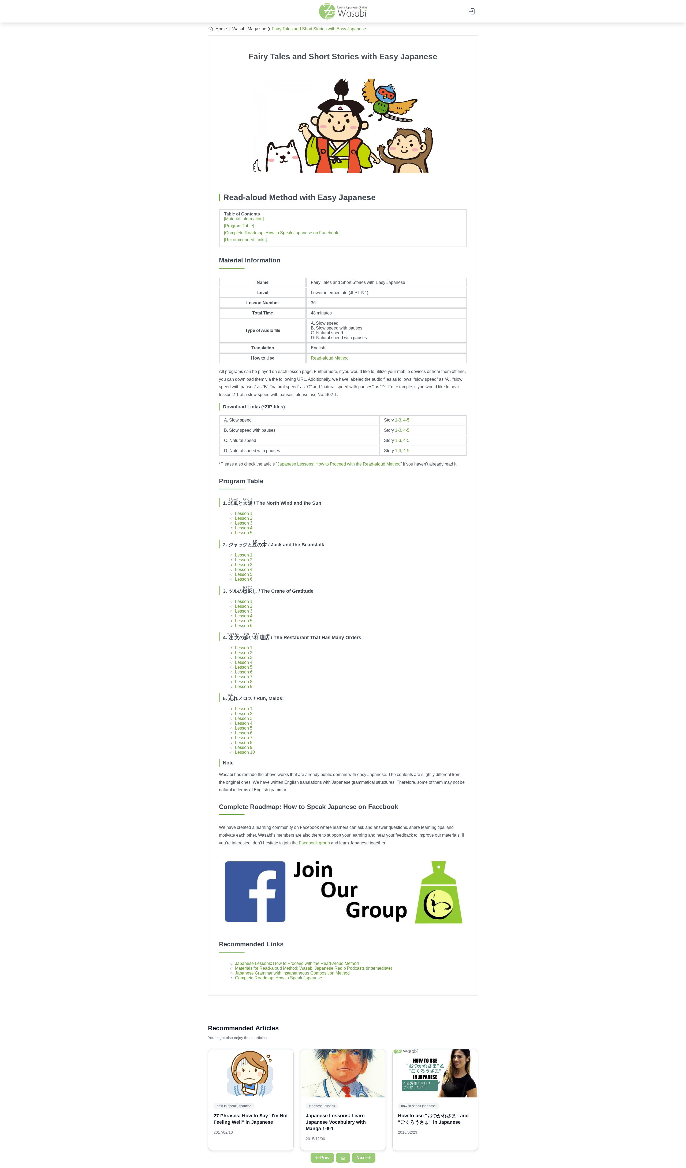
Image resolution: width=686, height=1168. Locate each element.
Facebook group (314, 843)
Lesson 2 (243, 518)
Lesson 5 (243, 532)
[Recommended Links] (245, 239)
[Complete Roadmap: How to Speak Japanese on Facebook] (281, 232)
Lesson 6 (243, 579)
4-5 (406, 420)
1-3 (398, 420)
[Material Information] (244, 219)
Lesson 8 (243, 681)
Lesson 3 (243, 523)
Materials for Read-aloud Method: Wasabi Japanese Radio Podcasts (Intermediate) (313, 968)
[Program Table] (239, 226)
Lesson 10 (245, 752)
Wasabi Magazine (249, 29)
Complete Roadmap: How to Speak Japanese (278, 978)
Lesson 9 (243, 686)
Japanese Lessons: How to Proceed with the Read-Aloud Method (297, 963)
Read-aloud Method (330, 358)
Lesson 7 (243, 677)
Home (221, 29)
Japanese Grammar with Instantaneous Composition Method (292, 973)
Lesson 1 (243, 513)
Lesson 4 (243, 528)
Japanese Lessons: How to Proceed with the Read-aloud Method (339, 464)
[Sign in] (472, 11)
